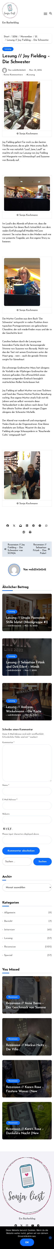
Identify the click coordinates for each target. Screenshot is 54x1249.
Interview (9, 930)
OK (27, 1242)
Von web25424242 (17, 70)
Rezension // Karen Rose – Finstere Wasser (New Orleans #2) (25, 1091)
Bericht (8, 921)
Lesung (8, 49)
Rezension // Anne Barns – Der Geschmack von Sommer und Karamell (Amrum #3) (26, 1008)
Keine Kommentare (13, 75)
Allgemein (9, 912)
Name (5, 785)
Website (6, 814)
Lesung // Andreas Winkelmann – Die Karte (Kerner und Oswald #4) (23, 711)
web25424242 (37, 569)
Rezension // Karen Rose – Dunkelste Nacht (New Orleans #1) (25, 1133)
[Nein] (50, 1237)
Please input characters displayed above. (20, 834)
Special (8, 955)
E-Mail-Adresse (9, 800)
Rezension (10, 947)
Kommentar (8, 742)
